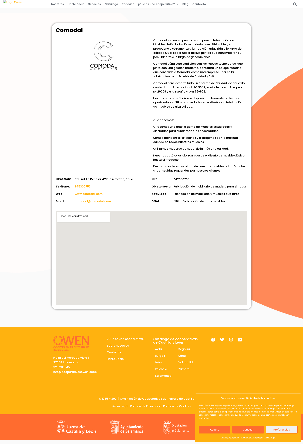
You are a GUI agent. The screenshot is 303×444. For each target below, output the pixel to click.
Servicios (94, 4)
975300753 (83, 187)
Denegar (248, 429)
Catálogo (111, 4)
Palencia (161, 369)
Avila (158, 349)
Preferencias (281, 429)
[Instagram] (231, 340)
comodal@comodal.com (93, 201)
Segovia (184, 349)
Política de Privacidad (145, 406)
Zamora (184, 369)
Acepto (214, 429)
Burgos (160, 356)
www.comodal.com (89, 194)
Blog (185, 4)
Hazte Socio (76, 4)
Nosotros (57, 4)
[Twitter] (222, 340)
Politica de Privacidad (251, 437)
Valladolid (185, 362)
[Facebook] (213, 340)
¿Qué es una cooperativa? (156, 4)
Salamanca (163, 376)
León (158, 362)
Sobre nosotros (118, 346)
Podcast (128, 4)
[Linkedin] (240, 340)
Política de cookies (230, 437)
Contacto (199, 4)
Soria (182, 356)
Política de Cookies (177, 406)
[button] (294, 4)
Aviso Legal (269, 437)
